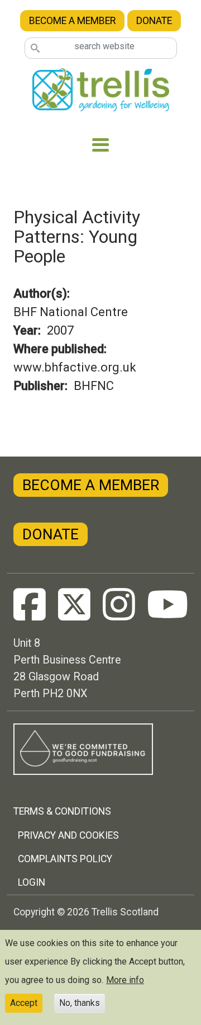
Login (31, 882)
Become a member (72, 20)
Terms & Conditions (62, 811)
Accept (23, 1003)
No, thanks (79, 1003)
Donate (154, 20)
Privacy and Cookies (68, 835)
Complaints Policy (65, 858)
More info (125, 980)
